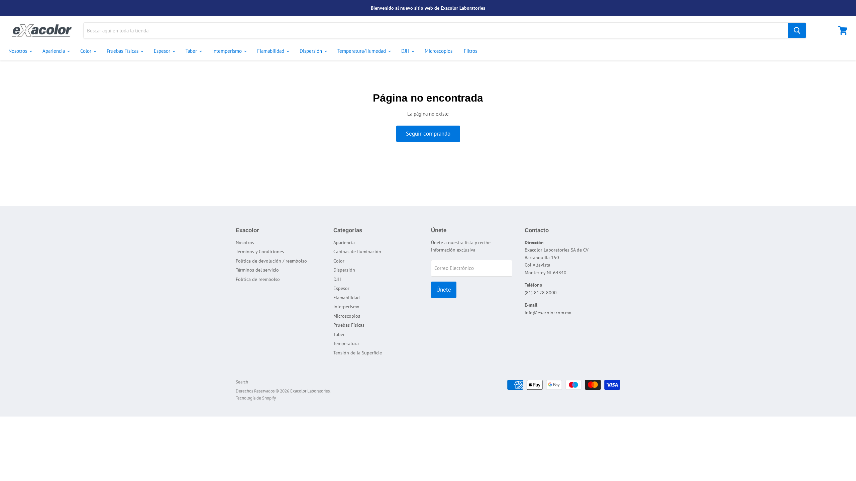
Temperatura (346, 343)
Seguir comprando (428, 133)
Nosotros (18, 51)
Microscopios (438, 51)
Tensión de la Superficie (357, 353)
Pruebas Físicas (123, 51)
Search (242, 382)
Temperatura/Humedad (362, 51)
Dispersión (311, 51)
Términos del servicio (257, 270)
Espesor (163, 51)
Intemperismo (227, 51)
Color (86, 51)
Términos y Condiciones (260, 252)
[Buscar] (797, 30)
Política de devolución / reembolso (271, 261)
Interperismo (346, 307)
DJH (406, 51)
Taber (192, 51)
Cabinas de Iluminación (357, 252)
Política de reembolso (258, 279)
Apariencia (54, 51)
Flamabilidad (271, 51)
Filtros (470, 51)
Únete (443, 289)
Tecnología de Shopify (256, 398)
